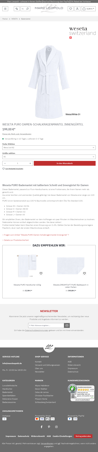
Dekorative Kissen (10, 399)
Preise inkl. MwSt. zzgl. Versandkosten (16, 134)
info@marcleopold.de (12, 363)
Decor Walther (41, 389)
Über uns (39, 368)
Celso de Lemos (42, 392)
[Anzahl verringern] (4, 163)
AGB (69, 361)
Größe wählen (8, 153)
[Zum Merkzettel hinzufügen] (41, 273)
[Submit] (67, 325)
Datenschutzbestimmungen (36, 330)
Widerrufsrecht (74, 365)
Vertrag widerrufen (83, 436)
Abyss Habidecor (42, 385)
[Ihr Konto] (77, 8)
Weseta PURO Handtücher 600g (27, 285)
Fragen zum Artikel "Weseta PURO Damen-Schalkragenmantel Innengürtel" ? (36, 235)
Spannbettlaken (9, 395)
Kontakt (38, 361)
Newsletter (39, 371)
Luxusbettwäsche (9, 385)
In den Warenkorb (65, 163)
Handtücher (7, 389)
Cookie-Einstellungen (62, 436)
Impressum (73, 368)
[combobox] (23, 8)
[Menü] (5, 8)
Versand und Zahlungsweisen (47, 365)
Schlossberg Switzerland (45, 402)
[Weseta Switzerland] (82, 33)
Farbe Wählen (8, 144)
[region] (49, 82)
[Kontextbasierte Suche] (17, 8)
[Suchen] (27, 8)
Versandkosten (47, 443)
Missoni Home (41, 399)
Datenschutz (73, 371)
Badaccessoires (9, 402)
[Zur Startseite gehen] (49, 8)
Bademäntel (7, 392)
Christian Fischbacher (44, 395)
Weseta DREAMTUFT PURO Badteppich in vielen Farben (70, 286)
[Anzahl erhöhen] (30, 163)
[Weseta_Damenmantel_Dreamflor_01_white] (48, 82)
